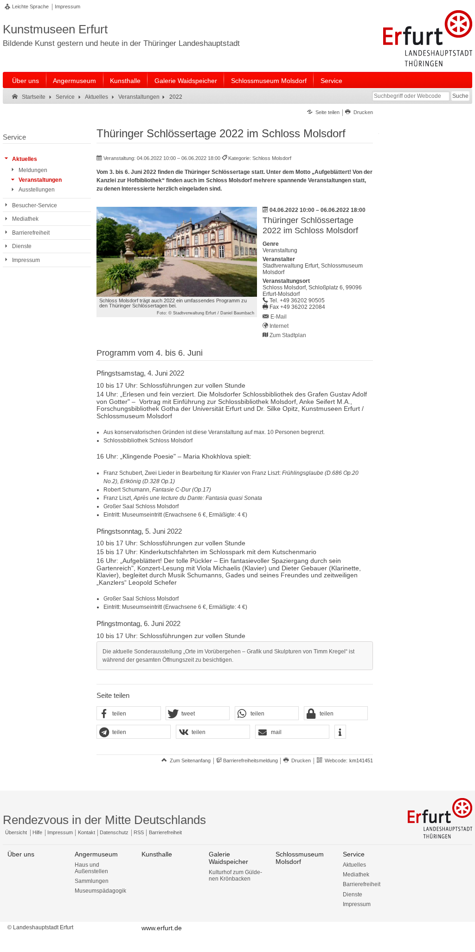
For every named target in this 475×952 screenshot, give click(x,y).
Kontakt (86, 832)
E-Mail (278, 316)
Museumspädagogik (100, 891)
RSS (139, 832)
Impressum (67, 6)
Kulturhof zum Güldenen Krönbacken (235, 875)
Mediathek (356, 874)
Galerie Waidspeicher (185, 80)
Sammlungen (92, 881)
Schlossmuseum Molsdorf (269, 80)
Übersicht (16, 832)
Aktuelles (354, 865)
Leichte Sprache (30, 6)
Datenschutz (114, 832)
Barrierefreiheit (165, 832)
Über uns (25, 80)
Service (331, 80)
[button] (128, 714)
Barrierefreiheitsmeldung (250, 760)
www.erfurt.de (161, 928)
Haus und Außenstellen (91, 868)
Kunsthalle (125, 80)
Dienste (352, 894)
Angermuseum (74, 80)
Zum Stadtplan (288, 335)
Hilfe (37, 832)
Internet (279, 326)
